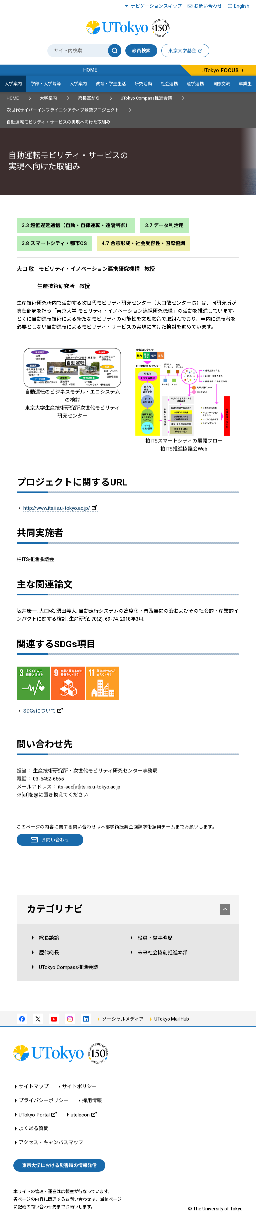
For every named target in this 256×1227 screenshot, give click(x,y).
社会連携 (169, 83)
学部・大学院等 (46, 83)
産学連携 (195, 83)
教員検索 (141, 50)
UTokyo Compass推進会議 (146, 98)
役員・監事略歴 (155, 938)
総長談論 (49, 938)
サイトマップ (34, 1086)
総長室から (89, 98)
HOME (13, 98)
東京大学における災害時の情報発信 (59, 1165)
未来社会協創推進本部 (163, 953)
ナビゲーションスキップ (156, 6)
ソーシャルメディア (123, 1019)
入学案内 (78, 83)
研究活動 (143, 83)
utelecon (80, 1114)
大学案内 (13, 83)
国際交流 (221, 83)
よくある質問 (34, 1128)
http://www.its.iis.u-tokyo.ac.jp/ (56, 508)
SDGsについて (39, 711)
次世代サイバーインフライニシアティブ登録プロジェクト (63, 110)
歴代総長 (49, 953)
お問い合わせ (208, 6)
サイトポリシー (79, 1086)
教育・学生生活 (111, 83)
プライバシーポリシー (44, 1100)
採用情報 (92, 1100)
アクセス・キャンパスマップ (51, 1142)
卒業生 (245, 83)
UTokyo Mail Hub (171, 1019)
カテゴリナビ (55, 909)
